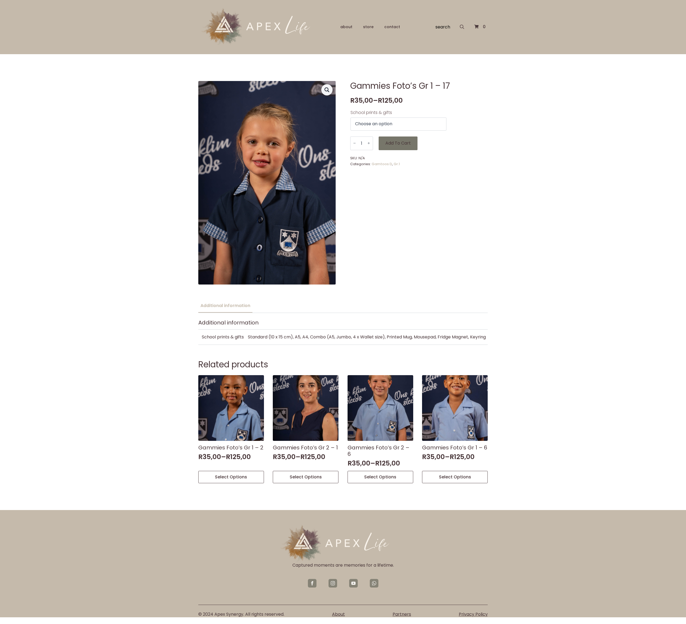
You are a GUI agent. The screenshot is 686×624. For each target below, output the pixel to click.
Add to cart (398, 143)
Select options (231, 477)
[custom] (374, 583)
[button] (327, 89)
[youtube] (353, 583)
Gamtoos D (382, 164)
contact (392, 27)
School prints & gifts (371, 112)
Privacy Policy (473, 614)
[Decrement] (354, 143)
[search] (462, 27)
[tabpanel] (343, 332)
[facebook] (312, 583)
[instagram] (333, 583)
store (368, 27)
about (346, 27)
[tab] (225, 305)
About (338, 614)
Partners (402, 614)
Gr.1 (397, 164)
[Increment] (369, 143)
